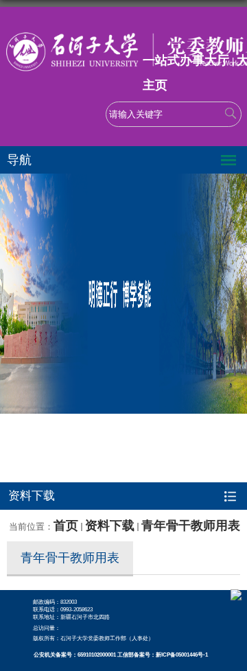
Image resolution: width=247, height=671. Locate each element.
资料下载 (109, 525)
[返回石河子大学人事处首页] (123, 27)
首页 (66, 525)
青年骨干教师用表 (190, 525)
